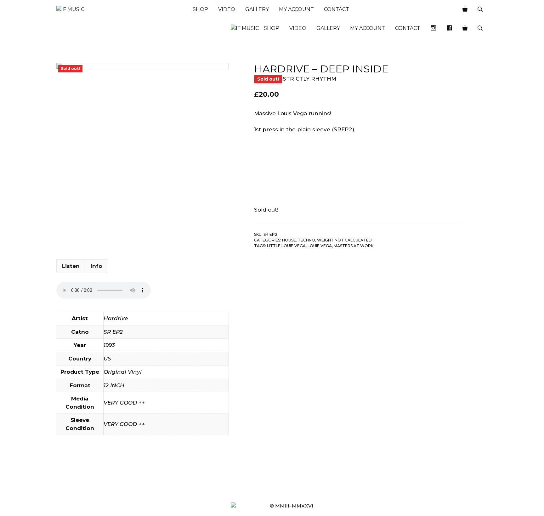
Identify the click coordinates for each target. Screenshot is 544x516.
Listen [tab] (71, 266)
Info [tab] (96, 266)
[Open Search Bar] (480, 9)
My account (296, 9)
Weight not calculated (344, 240)
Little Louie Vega (286, 245)
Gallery (257, 9)
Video (226, 9)
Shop (200, 9)
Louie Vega (320, 245)
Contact (336, 9)
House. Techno (298, 240)
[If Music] (70, 9)
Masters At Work (353, 245)
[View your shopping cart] (465, 9)
